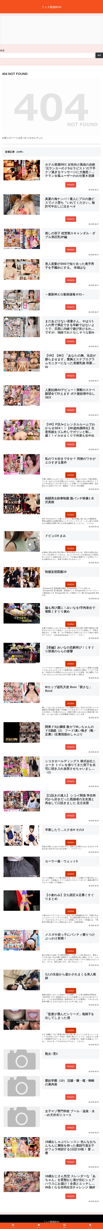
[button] (95, 676)
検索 (2, 50)
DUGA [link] (70, 475)
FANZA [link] (70, 184)
